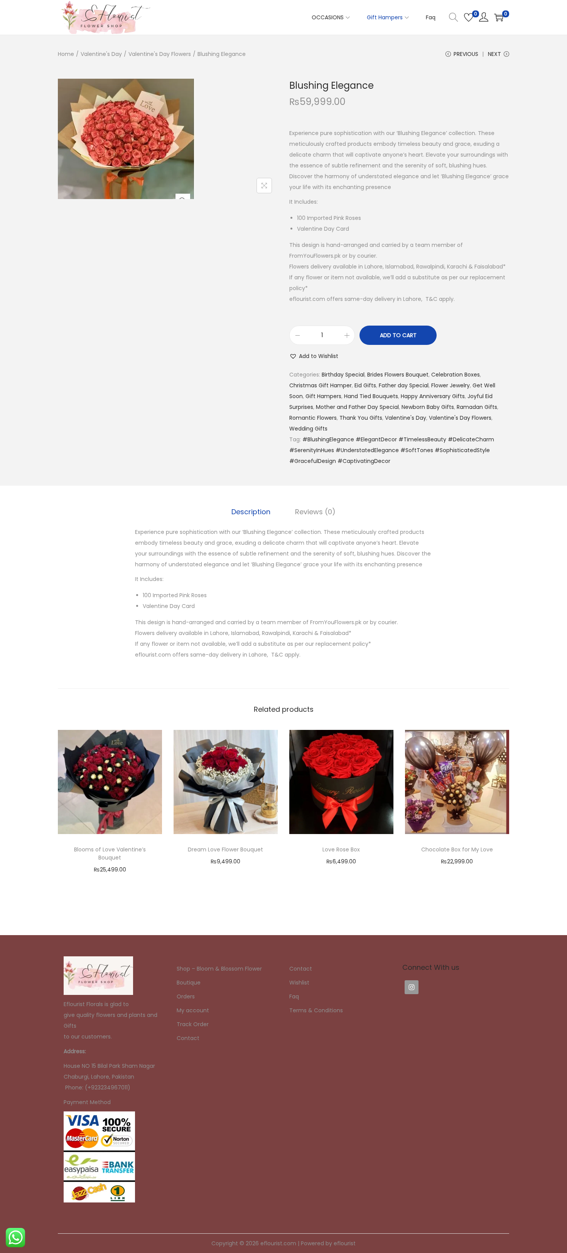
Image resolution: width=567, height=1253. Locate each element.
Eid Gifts (365, 385)
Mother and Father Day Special (357, 407)
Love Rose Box (341, 849)
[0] (468, 17)
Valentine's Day (101, 54)
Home (66, 54)
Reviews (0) (315, 512)
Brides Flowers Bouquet (398, 374)
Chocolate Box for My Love (457, 849)
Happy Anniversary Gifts (433, 396)
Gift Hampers (323, 396)
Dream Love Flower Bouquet (225, 849)
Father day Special (404, 385)
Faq (294, 996)
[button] (313, 356)
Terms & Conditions (316, 1010)
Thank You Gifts (360, 418)
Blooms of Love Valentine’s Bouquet (110, 853)
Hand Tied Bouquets (371, 396)
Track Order (193, 1024)
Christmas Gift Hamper (320, 385)
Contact (188, 1038)
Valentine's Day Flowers (159, 54)
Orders (186, 996)
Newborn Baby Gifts (428, 407)
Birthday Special (343, 374)
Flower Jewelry (450, 385)
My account (193, 1010)
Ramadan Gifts (477, 407)
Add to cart (398, 335)
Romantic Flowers (313, 418)
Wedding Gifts (308, 428)
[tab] (250, 512)
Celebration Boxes (455, 374)
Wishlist (299, 982)
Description (250, 512)
